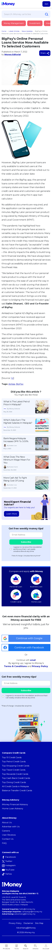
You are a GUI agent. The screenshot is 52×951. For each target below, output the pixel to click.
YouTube (9, 869)
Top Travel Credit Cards (13, 770)
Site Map (39, 923)
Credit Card (14, 26)
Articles (35, 949)
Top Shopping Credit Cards (15, 765)
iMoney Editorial (12, 54)
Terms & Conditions (15, 666)
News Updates (27, 31)
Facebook (10, 857)
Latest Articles (14, 31)
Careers (6, 830)
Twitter (8, 861)
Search (25, 949)
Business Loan (36, 587)
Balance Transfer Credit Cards (17, 790)
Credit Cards (15, 602)
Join (46, 4)
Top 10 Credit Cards (11, 757)
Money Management (14, 23)
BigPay (19, 384)
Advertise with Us (10, 826)
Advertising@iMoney (26, 928)
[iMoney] (8, 4)
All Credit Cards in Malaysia (15, 786)
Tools (16, 949)
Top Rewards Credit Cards (15, 774)
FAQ (4, 843)
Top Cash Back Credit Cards (16, 778)
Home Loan (36, 602)
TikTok (8, 874)
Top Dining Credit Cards (14, 782)
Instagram (10, 865)
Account (46, 949)
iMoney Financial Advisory (15, 804)
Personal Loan (16, 587)
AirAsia (11, 384)
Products (6, 949)
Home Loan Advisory (12, 808)
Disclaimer (28, 923)
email (33, 660)
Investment (34, 23)
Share (43, 53)
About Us (7, 822)
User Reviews (9, 835)
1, (11, 378)
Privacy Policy (40, 666)
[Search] (46, 14)
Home (4, 31)
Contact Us (7, 839)
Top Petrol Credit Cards (14, 761)
